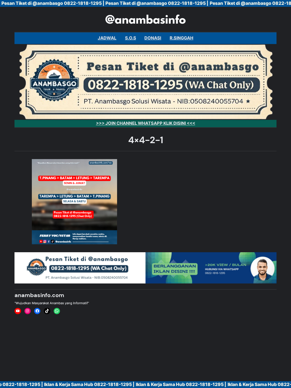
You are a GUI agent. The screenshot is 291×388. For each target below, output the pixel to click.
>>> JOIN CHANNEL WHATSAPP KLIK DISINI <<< (145, 123)
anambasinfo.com (39, 295)
